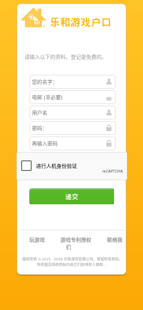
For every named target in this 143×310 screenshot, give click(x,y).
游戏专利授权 (75, 240)
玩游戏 (37, 240)
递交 (71, 196)
